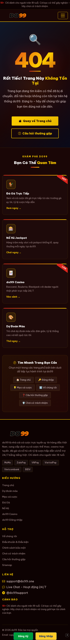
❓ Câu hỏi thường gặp (35, 395)
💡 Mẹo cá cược (22, 387)
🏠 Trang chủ (23, 379)
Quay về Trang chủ (37, 121)
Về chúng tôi (9, 536)
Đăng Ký (23, 636)
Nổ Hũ (5, 508)
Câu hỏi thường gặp (37, 133)
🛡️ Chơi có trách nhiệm (35, 402)
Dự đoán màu (10, 491)
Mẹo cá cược (9, 496)
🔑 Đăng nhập (46, 379)
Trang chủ (8, 485)
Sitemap (7, 565)
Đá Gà (6, 502)
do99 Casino (9, 514)
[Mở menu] (63, 15)
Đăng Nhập (46, 636)
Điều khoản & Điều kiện (15, 542)
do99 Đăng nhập (12, 519)
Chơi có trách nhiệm (13, 553)
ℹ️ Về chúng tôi (48, 387)
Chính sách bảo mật (14, 547)
